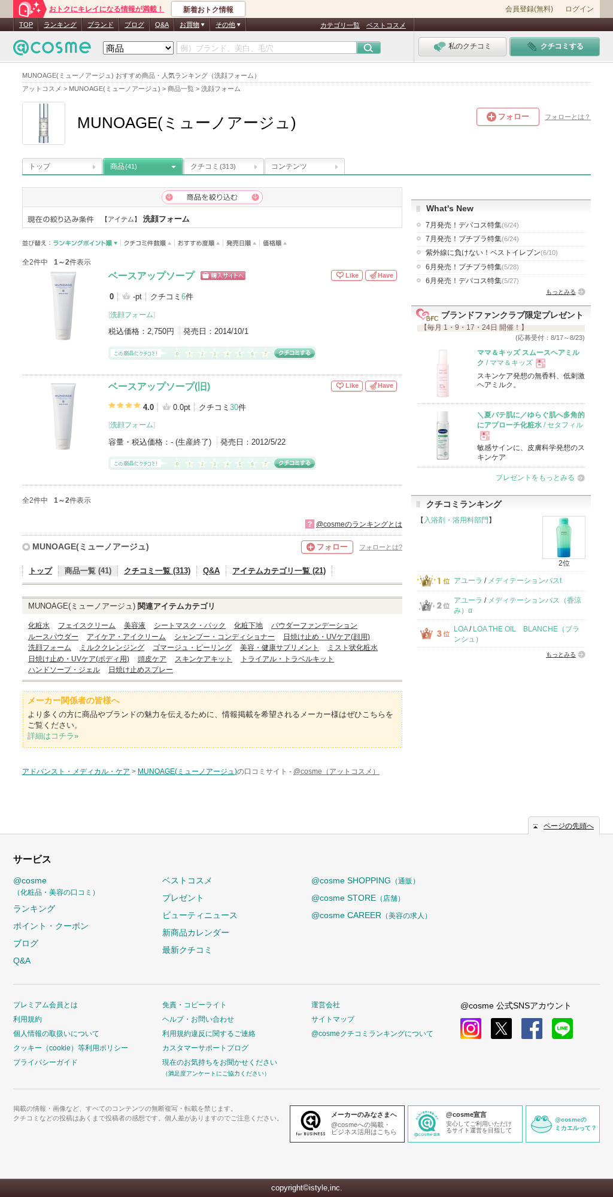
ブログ (134, 24)
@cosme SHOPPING (365, 880)
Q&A (162, 24)
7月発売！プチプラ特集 (472, 239)
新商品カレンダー (195, 932)
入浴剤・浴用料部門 (456, 520)
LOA (461, 629)
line (562, 1028)
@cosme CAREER (371, 915)
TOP (26, 24)
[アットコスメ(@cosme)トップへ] (52, 50)
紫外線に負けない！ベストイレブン (492, 252)
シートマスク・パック (190, 625)
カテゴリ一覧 (340, 25)
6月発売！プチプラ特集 (472, 267)
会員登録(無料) (529, 9)
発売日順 (241, 243)
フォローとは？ (568, 116)
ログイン (579, 9)
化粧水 (39, 625)
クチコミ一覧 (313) (157, 570)
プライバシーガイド (45, 1062)
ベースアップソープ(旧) (159, 386)
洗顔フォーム (131, 315)
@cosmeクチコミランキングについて (372, 1033)
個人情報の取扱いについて (56, 1033)
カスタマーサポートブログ (205, 1048)
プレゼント (183, 898)
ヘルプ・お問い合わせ (198, 1019)
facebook (531, 1028)
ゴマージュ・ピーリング (192, 647)
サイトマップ (332, 1019)
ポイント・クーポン (51, 926)
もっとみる (561, 291)
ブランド (100, 24)
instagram (470, 1028)
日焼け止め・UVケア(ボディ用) (78, 659)
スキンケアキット (203, 659)
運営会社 (325, 1005)
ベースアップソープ (151, 276)
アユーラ (468, 580)
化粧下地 (248, 625)
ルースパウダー (53, 637)
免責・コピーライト (194, 1005)
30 (234, 407)
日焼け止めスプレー (140, 670)
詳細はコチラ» (53, 735)
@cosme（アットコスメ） (336, 771)
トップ (39, 166)
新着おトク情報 (208, 9)
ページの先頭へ (569, 826)
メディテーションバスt (525, 580)
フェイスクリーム (87, 625)
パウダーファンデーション (314, 625)
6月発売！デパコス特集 (472, 281)
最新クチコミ (187, 950)
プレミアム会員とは (45, 1005)
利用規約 (27, 1019)
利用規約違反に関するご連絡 (209, 1033)
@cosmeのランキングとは (359, 524)
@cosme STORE (358, 898)
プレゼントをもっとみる (535, 477)
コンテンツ (289, 166)
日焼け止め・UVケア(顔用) (326, 637)
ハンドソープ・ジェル (64, 670)
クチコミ (213, 166)
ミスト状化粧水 (352, 647)
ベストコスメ (386, 25)
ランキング (60, 24)
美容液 (134, 625)
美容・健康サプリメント (279, 647)
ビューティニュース (200, 915)
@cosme (56, 886)
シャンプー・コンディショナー (224, 637)
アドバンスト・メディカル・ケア (76, 771)
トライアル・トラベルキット (287, 659)
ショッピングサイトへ (223, 275)
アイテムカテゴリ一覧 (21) (279, 570)
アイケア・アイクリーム (126, 637)
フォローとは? (380, 547)
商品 (123, 166)
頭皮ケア (152, 659)
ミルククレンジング (112, 647)
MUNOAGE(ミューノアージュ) (90, 546)
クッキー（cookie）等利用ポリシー (70, 1048)
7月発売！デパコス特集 (472, 225)
